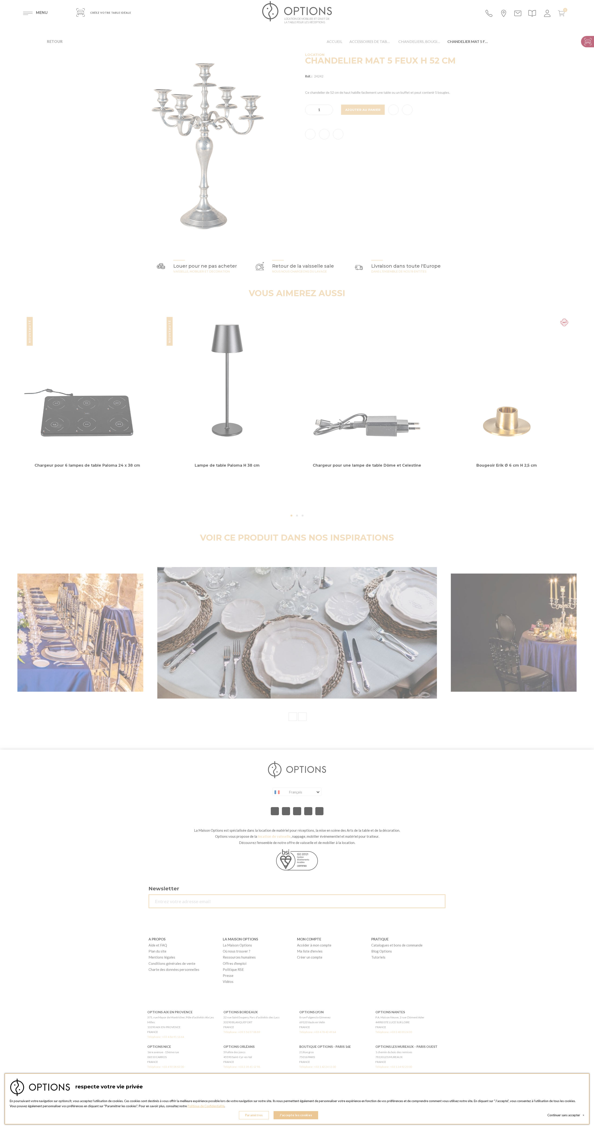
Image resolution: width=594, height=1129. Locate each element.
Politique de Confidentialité (205, 1106)
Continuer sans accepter (565, 1115)
